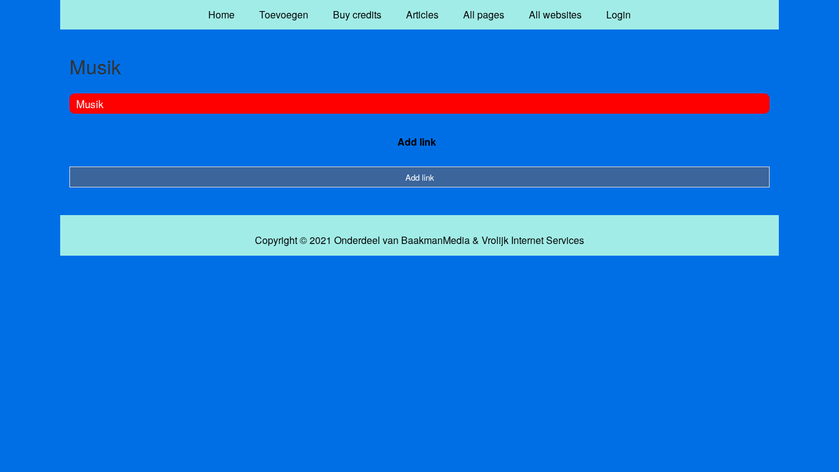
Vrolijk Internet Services (533, 240)
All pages (483, 14)
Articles (422, 14)
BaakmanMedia (435, 240)
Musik (90, 103)
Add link (416, 142)
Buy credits (357, 14)
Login (618, 14)
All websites (555, 14)
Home (221, 14)
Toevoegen (283, 14)
